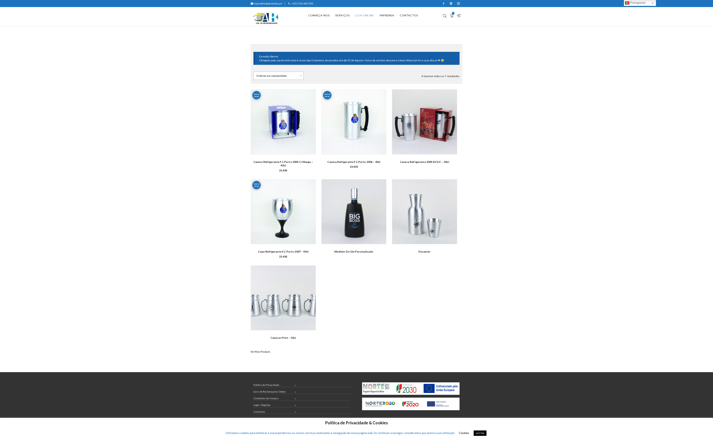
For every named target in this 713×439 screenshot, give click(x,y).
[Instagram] (458, 3)
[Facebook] (443, 3)
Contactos (409, 15)
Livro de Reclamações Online (269, 391)
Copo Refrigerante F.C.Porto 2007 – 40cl (283, 251)
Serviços (342, 15)
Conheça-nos (319, 15)
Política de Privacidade (266, 384)
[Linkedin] (451, 3)
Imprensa (387, 15)
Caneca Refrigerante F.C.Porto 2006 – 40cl (353, 161)
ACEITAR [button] (480, 433)
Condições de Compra (266, 398)
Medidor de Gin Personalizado (353, 251)
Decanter (424, 251)
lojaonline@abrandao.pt (268, 3)
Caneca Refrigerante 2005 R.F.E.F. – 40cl (424, 161)
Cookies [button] (464, 433)
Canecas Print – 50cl (283, 337)
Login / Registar (262, 405)
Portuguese (637, 2)
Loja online (364, 15)
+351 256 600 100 (302, 3)
